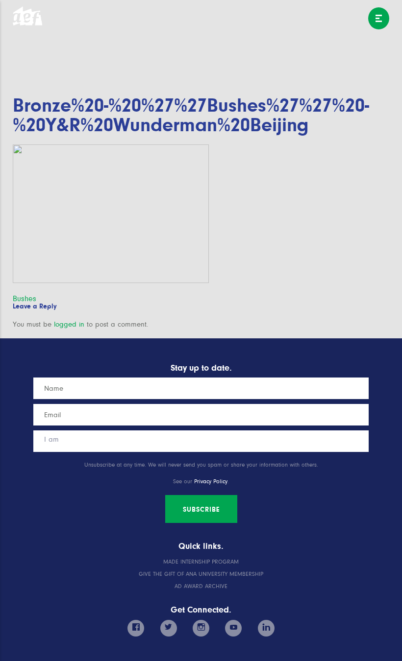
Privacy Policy (210, 481)
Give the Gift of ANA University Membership (201, 574)
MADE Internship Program (201, 562)
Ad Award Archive (201, 586)
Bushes (24, 298)
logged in (69, 324)
